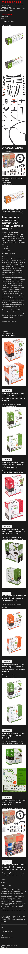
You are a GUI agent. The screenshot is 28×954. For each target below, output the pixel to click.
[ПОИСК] (26, 5)
